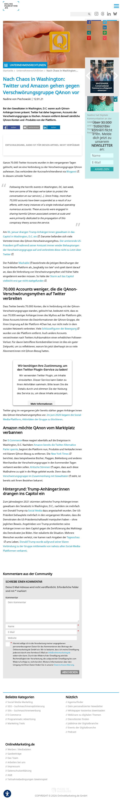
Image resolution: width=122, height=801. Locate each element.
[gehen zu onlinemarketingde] (96, 14)
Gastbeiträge (14, 753)
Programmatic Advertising (22, 719)
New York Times (60, 453)
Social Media (35, 510)
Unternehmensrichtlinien (29, 70)
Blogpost (71, 171)
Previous (90, 76)
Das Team (13, 758)
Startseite (8, 70)
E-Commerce (15, 440)
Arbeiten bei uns (16, 762)
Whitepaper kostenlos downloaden (86, 710)
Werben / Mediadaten (19, 749)
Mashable (24, 262)
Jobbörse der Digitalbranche (83, 723)
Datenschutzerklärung (64, 664)
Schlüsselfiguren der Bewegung (59, 328)
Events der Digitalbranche (82, 727)
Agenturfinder (75, 702)
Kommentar (12, 597)
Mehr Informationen (41, 403)
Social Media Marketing (20, 702)
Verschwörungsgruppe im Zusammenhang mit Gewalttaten (35, 476)
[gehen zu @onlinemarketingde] (103, 14)
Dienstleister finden (78, 719)
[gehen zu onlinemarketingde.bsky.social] (115, 14)
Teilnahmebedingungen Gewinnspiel (27, 779)
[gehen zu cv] (116, 100)
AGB (10, 775)
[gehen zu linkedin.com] (109, 14)
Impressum (14, 766)
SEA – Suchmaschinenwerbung (24, 710)
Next (114, 76)
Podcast (72, 732)
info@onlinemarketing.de (59, 652)
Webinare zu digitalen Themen (84, 715)
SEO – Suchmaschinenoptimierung (26, 706)
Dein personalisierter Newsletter (85, 706)
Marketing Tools (16, 723)
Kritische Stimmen (40, 467)
